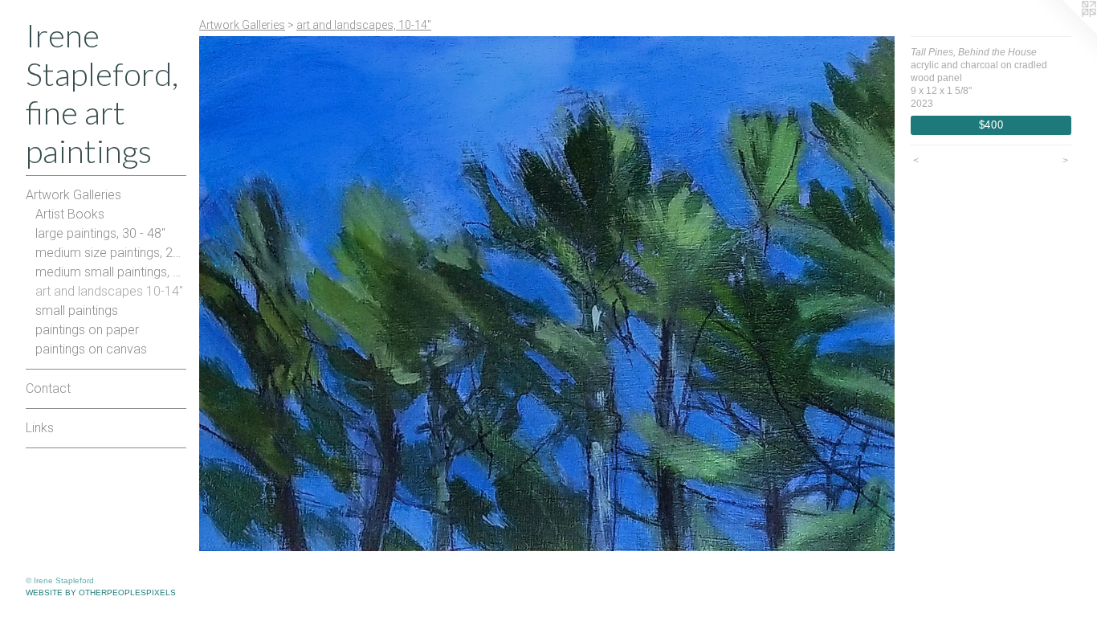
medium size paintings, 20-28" (110, 252)
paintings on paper (87, 329)
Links (40, 427)
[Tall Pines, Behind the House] (547, 293)
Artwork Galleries (73, 194)
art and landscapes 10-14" (109, 291)
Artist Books (69, 214)
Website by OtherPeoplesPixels (101, 592)
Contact (48, 388)
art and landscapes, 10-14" (363, 24)
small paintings (76, 310)
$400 (991, 125)
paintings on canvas (91, 349)
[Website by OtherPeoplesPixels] (1065, 32)
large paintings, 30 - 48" (100, 233)
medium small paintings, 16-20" (110, 272)
